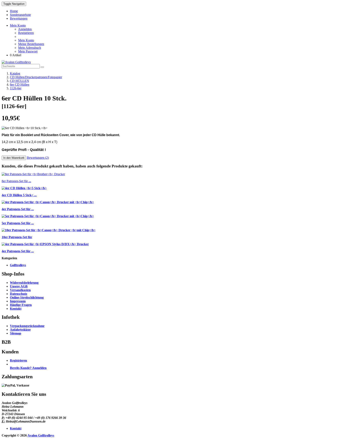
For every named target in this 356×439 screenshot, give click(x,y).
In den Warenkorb (13, 157)
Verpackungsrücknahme (27, 326)
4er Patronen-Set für (18, 209)
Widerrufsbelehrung (24, 282)
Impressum (18, 301)
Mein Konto (26, 40)
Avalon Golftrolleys (40, 435)
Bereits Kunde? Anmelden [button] (28, 368)
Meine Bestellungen (31, 44)
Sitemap (15, 333)
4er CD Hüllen (19, 195)
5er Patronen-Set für (18, 223)
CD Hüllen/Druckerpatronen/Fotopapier (36, 77)
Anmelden (25, 29)
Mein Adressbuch (29, 47)
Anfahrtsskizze (20, 329)
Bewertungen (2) (38, 157)
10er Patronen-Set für (17, 237)
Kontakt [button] (15, 428)
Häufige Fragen (21, 305)
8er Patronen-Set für (16, 181)
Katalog (15, 73)
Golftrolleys (18, 265)
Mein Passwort (27, 51)
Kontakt (15, 308)
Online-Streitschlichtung (27, 297)
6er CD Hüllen (19, 84)
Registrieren (26, 33)
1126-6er (15, 88)
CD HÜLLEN (19, 81)
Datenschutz (18, 293)
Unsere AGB (19, 286)
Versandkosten (20, 290)
